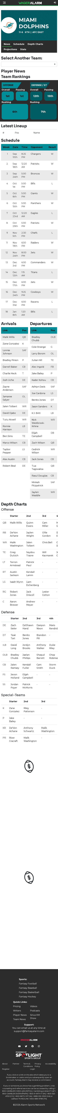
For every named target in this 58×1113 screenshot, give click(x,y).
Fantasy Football (28, 983)
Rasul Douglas (39, 475)
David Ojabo (9, 413)
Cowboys (35, 292)
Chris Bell (47, 542)
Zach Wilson (38, 442)
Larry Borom (38, 353)
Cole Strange (39, 347)
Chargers (36, 154)
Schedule (18, 44)
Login (32, 1069)
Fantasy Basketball (29, 992)
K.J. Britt (36, 413)
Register (6, 1069)
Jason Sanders (39, 406)
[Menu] (4, 3)
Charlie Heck (9, 373)
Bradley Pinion (10, 360)
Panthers (36, 203)
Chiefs (34, 233)
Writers (17, 1010)
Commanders (38, 262)
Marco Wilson (10, 442)
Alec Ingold (38, 367)
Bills (33, 183)
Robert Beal (9, 466)
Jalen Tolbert (10, 406)
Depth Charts (35, 44)
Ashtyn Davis (38, 386)
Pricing (17, 1006)
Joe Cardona (38, 393)
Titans (34, 272)
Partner (16, 1064)
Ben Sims (8, 436)
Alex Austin (9, 459)
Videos (33, 1006)
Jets (33, 252)
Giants (34, 193)
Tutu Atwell (9, 419)
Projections (10, 49)
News (7, 44)
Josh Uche (8, 380)
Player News (20, 1015)
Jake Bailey (38, 373)
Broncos (35, 173)
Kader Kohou (39, 380)
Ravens (35, 302)
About (5, 1064)
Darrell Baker (10, 367)
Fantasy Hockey (27, 996)
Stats (23, 49)
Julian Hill (37, 360)
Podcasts (35, 1010)
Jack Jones (37, 459)
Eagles (34, 213)
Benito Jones (39, 400)
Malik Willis (8, 337)
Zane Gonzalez (11, 343)
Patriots (35, 164)
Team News (19, 1019)
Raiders (35, 242)
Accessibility (50, 1064)
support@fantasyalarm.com (29, 1031)
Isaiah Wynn (16, 582)
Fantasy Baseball (28, 988)
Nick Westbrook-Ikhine (38, 423)
